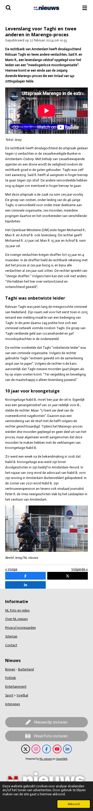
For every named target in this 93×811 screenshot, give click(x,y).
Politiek (10, 678)
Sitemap (11, 636)
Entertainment (15, 686)
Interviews (12, 704)
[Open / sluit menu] (84, 8)
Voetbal (22, 695)
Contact (11, 645)
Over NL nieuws (16, 619)
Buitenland (26, 669)
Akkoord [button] (74, 804)
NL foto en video (17, 610)
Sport (9, 695)
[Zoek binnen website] (8, 8)
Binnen (10, 669)
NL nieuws (46, 759)
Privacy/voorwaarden (20, 628)
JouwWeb (61, 759)
